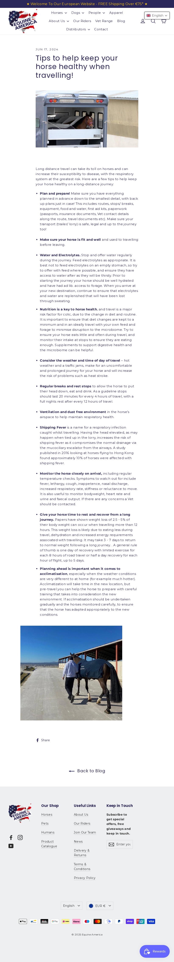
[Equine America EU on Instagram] (20, 837)
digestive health (111, 345)
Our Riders (82, 21)
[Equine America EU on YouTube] (11, 846)
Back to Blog (90, 771)
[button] (157, 15)
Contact (101, 29)
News (78, 841)
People (95, 13)
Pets (45, 823)
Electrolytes (69, 255)
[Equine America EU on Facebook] (11, 837)
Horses (57, 13)
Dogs (76, 13)
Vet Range (104, 21)
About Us (57, 21)
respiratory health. (99, 417)
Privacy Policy (84, 878)
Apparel (116, 13)
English (68, 906)
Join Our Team (85, 832)
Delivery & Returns (82, 853)
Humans (48, 832)
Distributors (76, 29)
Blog (121, 21)
